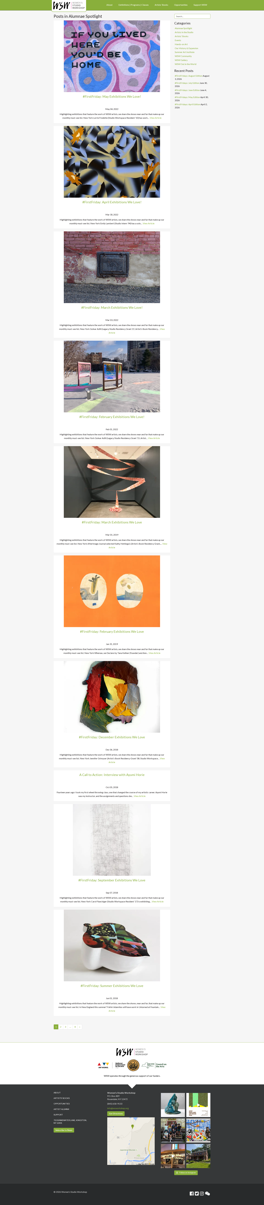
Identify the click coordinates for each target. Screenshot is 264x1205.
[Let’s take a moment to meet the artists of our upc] (173, 1105)
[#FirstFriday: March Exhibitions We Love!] (112, 267)
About (57, 1092)
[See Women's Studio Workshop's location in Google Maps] (131, 1140)
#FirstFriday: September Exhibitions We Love (111, 880)
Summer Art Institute (184, 52)
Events (178, 40)
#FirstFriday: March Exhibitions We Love (112, 522)
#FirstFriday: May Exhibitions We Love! (112, 96)
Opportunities (62, 1103)
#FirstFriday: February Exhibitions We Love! (111, 417)
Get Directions (116, 1113)
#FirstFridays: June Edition (187, 90)
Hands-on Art (181, 44)
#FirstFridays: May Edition (187, 97)
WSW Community (183, 56)
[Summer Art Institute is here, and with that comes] (198, 1130)
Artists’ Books (62, 1098)
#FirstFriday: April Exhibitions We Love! (111, 202)
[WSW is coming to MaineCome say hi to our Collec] (198, 1105)
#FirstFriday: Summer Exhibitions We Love (112, 986)
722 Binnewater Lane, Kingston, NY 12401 (70, 1121)
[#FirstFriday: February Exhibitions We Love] (112, 591)
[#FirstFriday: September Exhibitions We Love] (112, 839)
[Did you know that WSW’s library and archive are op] (173, 1156)
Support (58, 1114)
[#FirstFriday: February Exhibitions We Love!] (112, 376)
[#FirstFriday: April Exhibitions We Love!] (112, 161)
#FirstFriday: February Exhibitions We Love (112, 631)
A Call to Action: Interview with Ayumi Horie (112, 775)
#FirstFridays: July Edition (187, 83)
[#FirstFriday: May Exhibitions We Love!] (112, 56)
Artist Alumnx (61, 1109)
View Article (155, 117)
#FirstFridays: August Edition (188, 75)
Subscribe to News (63, 1130)
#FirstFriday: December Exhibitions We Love (112, 737)
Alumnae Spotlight (183, 28)
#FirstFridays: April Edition (187, 104)
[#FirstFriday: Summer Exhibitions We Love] (112, 945)
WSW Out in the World (185, 64)
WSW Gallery (181, 60)
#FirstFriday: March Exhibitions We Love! (112, 307)
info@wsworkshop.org (118, 1108)
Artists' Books (181, 36)
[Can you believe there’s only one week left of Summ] (173, 1130)
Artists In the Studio (184, 32)
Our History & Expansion (186, 48)
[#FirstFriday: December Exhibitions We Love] (112, 696)
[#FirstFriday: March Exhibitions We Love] (112, 481)
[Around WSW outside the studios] (198, 1156)
